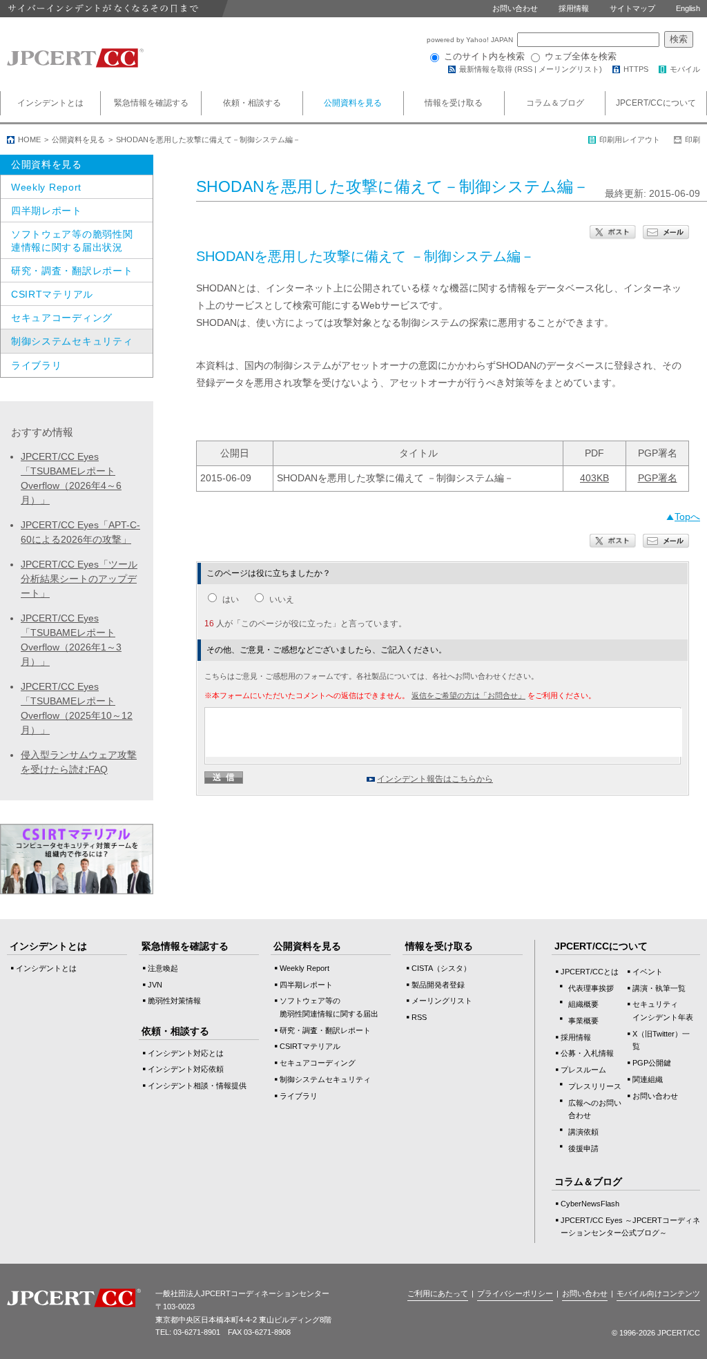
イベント (647, 971)
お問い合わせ (515, 8)
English (688, 8)
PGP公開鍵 (651, 1063)
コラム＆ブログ (555, 103)
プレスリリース (594, 1086)
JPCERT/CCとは (590, 971)
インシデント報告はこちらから (435, 779)
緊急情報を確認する (151, 103)
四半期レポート (46, 210)
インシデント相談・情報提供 (197, 1085)
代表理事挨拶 (591, 988)
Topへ (687, 516)
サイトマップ (632, 8)
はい (230, 599)
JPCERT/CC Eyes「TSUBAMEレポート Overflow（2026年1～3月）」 (71, 640)
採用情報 (574, 8)
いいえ (281, 599)
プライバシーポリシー (515, 1293)
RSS (524, 69)
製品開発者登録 (438, 985)
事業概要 (583, 1020)
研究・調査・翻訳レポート (72, 270)
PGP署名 (657, 477)
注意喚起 (163, 968)
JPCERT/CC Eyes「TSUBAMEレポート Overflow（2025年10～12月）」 (77, 708)
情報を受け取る (454, 103)
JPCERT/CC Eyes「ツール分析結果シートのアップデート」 (79, 579)
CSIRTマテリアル (52, 294)
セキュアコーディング (62, 317)
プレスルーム (583, 1070)
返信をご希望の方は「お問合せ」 (468, 695)
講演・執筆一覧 (659, 988)
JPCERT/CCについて (656, 103)
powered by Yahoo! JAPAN (471, 40)
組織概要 (583, 1004)
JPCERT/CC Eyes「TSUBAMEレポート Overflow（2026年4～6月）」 (71, 478)
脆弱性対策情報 (174, 1000)
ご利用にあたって (437, 1293)
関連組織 (647, 1079)
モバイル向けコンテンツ (658, 1293)
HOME (29, 139)
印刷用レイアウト (629, 139)
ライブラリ (36, 365)
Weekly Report (46, 187)
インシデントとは (50, 103)
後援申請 (583, 1148)
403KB (594, 477)
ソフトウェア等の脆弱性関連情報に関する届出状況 (72, 240)
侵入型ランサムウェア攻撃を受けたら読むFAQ (79, 762)
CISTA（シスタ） (441, 968)
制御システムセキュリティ (72, 341)
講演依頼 (583, 1132)
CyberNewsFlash (590, 1203)
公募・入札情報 (587, 1053)
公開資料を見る (353, 103)
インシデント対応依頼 (186, 1069)
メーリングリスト (569, 69)
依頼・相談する (252, 103)
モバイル (685, 69)
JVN (155, 985)
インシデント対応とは (186, 1053)
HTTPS (635, 69)
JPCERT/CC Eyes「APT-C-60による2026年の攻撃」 (80, 532)
